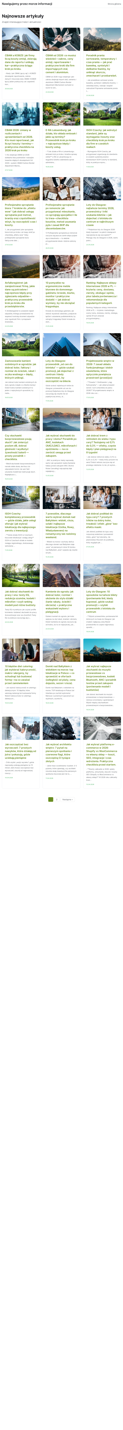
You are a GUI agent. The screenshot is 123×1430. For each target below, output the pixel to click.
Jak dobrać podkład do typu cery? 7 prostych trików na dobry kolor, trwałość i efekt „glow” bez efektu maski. (101, 520)
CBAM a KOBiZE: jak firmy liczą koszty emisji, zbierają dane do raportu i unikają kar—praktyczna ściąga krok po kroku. (20, 62)
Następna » (67, 799)
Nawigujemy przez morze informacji (27, 4)
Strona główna (114, 4)
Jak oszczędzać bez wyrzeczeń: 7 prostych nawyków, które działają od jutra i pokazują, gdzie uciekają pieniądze (20, 751)
